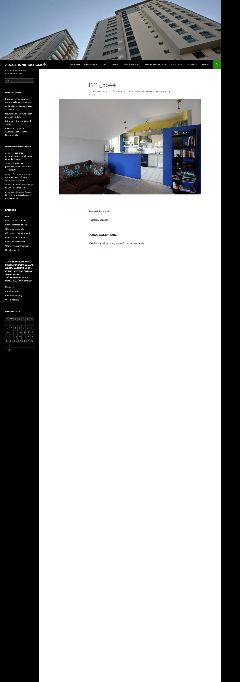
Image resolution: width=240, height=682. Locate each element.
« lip (8, 349)
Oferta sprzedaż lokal (15, 229)
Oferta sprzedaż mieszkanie (18, 233)
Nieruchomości (132, 64)
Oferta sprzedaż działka (16, 224)
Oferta (115, 64)
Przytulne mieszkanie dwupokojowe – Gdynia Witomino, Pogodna (18, 177)
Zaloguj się (10, 287)
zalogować (108, 243)
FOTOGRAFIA (176, 64)
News (7, 216)
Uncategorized (12, 250)
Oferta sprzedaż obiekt (15, 237)
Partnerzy (192, 64)
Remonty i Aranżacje (155, 64)
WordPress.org (12, 299)
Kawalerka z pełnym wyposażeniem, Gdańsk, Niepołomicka (16, 131)
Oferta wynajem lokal (15, 241)
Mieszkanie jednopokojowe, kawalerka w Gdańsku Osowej (18, 155)
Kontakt (206, 64)
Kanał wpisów (11, 291)
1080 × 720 (121, 91)
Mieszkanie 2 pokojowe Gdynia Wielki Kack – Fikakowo (19, 166)
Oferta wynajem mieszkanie (18, 245)
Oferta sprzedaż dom (15, 220)
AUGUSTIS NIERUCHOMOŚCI (26, 65)
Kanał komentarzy (13, 295)
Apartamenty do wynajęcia (83, 64)
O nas (105, 64)
